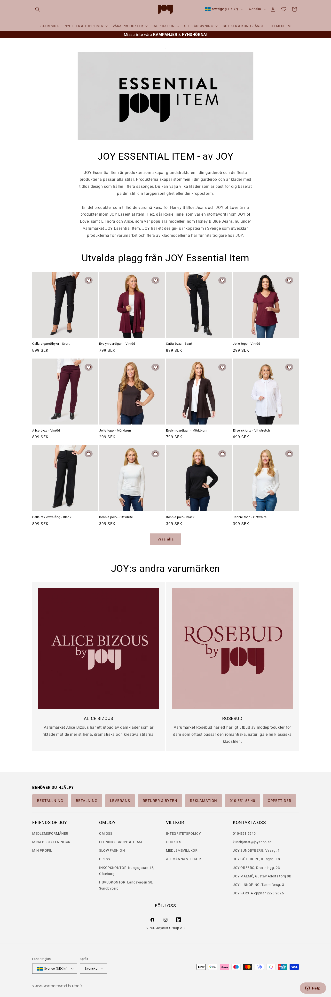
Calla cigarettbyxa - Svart (51, 343)
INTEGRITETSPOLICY (183, 833)
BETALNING (86, 801)
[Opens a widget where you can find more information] (312, 988)
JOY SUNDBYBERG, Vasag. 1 (256, 851)
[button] (37, 9)
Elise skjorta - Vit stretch (251, 430)
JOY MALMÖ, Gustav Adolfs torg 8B (262, 876)
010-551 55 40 (242, 801)
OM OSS (105, 833)
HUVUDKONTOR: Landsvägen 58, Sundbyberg (126, 885)
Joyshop (49, 985)
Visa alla (166, 539)
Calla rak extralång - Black (51, 517)
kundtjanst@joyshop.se (252, 842)
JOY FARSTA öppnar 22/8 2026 (258, 893)
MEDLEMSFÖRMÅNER (50, 833)
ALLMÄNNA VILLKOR (183, 859)
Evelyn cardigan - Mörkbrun (186, 430)
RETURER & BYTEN (160, 801)
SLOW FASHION (112, 851)
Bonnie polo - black (180, 517)
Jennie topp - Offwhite (250, 517)
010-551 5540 (244, 833)
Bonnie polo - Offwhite (116, 517)
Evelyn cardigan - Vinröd (117, 343)
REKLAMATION (203, 801)
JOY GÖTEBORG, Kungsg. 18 (256, 859)
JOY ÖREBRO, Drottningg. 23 (256, 868)
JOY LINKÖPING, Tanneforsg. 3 (258, 885)
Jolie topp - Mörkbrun (115, 430)
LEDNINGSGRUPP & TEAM (120, 842)
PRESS (104, 859)
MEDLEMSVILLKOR (181, 851)
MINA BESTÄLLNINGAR (51, 842)
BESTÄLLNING (50, 801)
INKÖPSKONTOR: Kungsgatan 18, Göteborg (126, 871)
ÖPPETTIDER (279, 801)
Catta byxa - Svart (179, 343)
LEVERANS (120, 801)
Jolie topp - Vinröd (246, 343)
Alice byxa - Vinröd (46, 430)
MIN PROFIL (42, 851)
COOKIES (173, 842)
